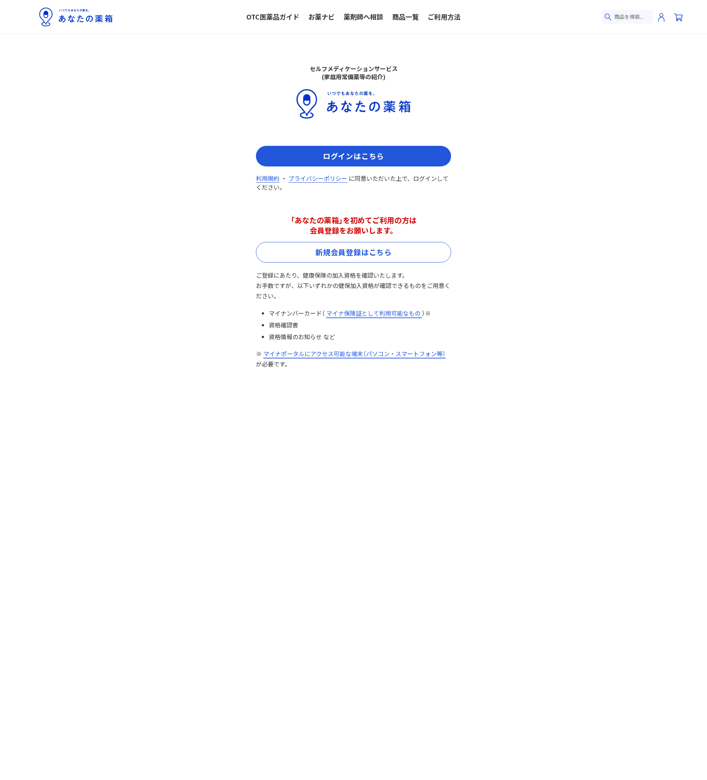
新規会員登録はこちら (353, 252)
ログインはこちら (353, 156)
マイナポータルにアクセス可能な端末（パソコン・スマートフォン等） (354, 353)
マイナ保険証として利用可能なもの (374, 313)
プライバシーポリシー (317, 178)
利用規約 (267, 178)
